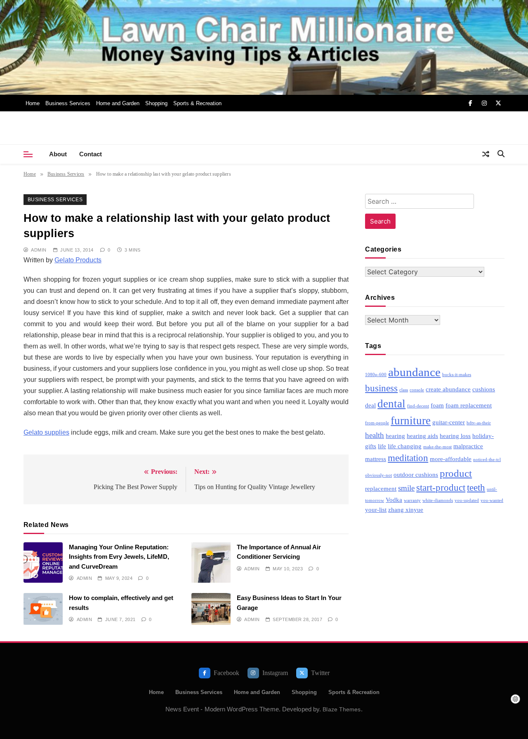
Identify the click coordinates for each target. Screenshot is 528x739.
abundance (414, 372)
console (417, 390)
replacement (380, 488)
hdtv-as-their (479, 423)
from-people (377, 423)
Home (33, 103)
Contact (90, 154)
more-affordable (450, 458)
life (382, 446)
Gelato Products (77, 260)
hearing (395, 435)
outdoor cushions (416, 474)
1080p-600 (376, 374)
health (374, 435)
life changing (405, 446)
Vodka (394, 499)
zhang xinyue (405, 509)
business (381, 388)
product (456, 473)
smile (406, 488)
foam (437, 405)
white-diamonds (437, 500)
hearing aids (422, 435)
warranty (412, 500)
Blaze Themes (342, 709)
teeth (476, 487)
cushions (483, 389)
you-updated (467, 500)
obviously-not (378, 475)
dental (391, 404)
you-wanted (492, 500)
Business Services (67, 103)
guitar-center (448, 422)
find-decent (418, 406)
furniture (411, 420)
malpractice (468, 446)
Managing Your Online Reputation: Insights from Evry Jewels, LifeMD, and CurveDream (119, 557)
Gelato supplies (46, 432)
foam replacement (469, 405)
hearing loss (455, 435)
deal (370, 405)
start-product (440, 487)
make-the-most (437, 447)
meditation (408, 458)
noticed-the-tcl (487, 459)
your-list (376, 509)
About (58, 154)
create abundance (448, 389)
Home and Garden (117, 103)
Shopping (156, 103)
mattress (375, 458)
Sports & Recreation (197, 103)
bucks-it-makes (456, 374)
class (403, 390)
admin (38, 249)
